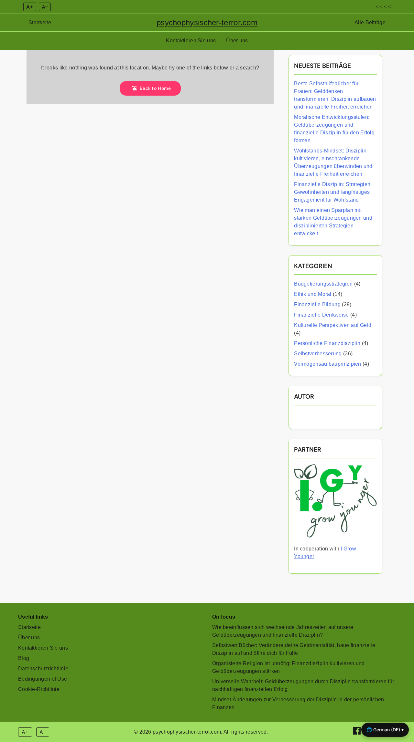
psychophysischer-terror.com (207, 22)
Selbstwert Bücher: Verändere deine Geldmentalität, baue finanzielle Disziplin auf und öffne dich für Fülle (293, 649)
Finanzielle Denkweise (321, 315)
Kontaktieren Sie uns (191, 40)
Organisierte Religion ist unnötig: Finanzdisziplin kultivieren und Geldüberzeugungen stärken (288, 667)
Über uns (237, 40)
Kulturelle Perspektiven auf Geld (332, 325)
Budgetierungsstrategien (323, 284)
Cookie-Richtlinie (39, 689)
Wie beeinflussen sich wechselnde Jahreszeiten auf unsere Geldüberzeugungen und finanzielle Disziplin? (283, 631)
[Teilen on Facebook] (357, 733)
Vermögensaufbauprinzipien (327, 364)
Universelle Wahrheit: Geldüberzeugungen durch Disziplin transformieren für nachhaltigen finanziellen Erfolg (303, 685)
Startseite (39, 22)
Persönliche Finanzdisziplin (327, 343)
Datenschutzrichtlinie (43, 668)
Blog (23, 658)
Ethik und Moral (313, 294)
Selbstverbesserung (318, 353)
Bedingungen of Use (42, 679)
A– (45, 7)
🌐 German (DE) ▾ (385, 729)
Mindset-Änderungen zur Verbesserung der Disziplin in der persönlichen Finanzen (298, 703)
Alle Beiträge (370, 22)
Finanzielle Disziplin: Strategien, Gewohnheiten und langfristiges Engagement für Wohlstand (333, 192)
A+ (29, 7)
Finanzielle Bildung (317, 304)
